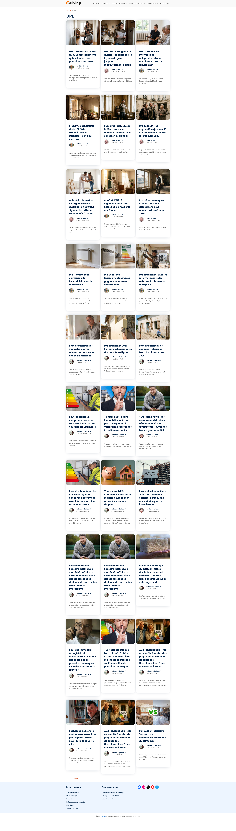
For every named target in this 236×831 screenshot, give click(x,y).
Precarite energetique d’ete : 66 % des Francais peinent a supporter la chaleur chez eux (81, 132)
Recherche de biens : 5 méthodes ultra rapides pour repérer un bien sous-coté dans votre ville (82, 737)
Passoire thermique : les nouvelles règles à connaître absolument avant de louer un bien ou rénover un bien (82, 498)
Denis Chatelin (118, 69)
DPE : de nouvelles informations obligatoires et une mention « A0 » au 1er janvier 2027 (151, 58)
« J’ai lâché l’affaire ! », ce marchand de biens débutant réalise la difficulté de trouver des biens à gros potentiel (153, 423)
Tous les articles (72, 808)
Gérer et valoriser (118, 4)
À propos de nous (72, 793)
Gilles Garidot (83, 66)
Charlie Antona (153, 435)
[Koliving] (73, 3)
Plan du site (70, 805)
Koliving (103, 816)
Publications (151, 4)
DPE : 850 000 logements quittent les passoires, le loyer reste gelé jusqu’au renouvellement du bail (118, 58)
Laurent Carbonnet (84, 360)
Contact (69, 799)
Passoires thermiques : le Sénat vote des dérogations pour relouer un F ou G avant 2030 (152, 207)
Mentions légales (72, 796)
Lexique (163, 4)
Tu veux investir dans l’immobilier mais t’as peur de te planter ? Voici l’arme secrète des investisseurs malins (118, 423)
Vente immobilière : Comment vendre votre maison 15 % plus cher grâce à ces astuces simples (117, 498)
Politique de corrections (110, 796)
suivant (74, 779)
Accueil (69, 10)
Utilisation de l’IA (108, 799)
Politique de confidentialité (75, 802)
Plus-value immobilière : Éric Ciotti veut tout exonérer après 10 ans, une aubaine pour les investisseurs (152, 498)
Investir (105, 4)
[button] (168, 3)
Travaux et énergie (136, 4)
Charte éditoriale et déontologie (113, 793)
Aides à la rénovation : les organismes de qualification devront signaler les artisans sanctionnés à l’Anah (82, 207)
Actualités (96, 4)
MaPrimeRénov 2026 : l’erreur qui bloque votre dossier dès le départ (118, 349)
